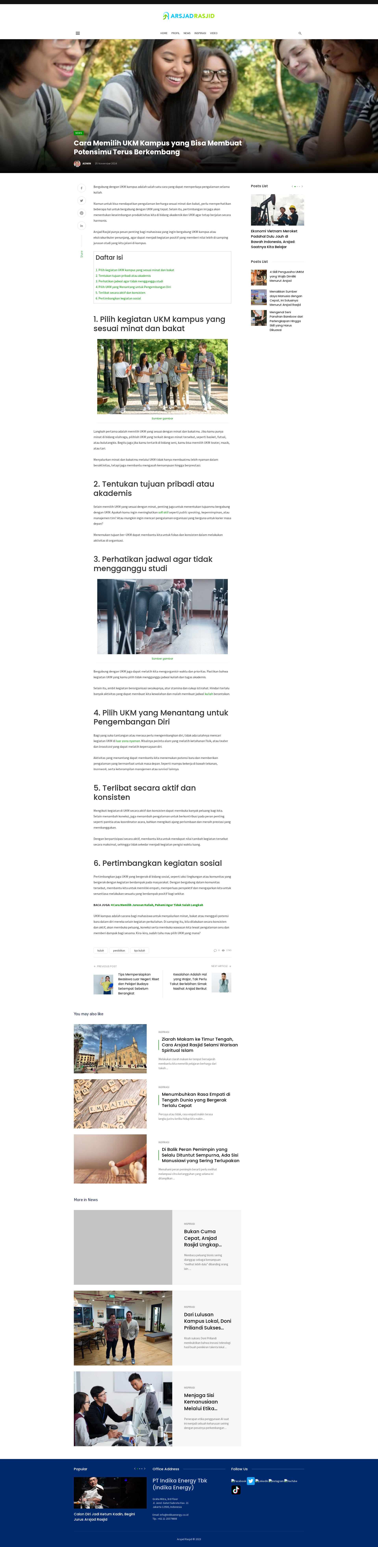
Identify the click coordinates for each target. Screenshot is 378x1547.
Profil (175, 33)
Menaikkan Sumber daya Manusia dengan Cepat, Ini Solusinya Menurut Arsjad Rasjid (286, 298)
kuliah (209, 694)
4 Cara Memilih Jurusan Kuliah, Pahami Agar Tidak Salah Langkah (157, 905)
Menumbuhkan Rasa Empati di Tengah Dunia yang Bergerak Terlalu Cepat (196, 1100)
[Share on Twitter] (81, 201)
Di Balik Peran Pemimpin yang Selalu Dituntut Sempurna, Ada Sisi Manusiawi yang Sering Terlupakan (201, 1155)
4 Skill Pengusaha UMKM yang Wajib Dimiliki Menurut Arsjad (287, 276)
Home (164, 33)
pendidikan (119, 950)
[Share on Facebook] (81, 188)
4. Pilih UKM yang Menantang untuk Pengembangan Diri (133, 287)
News (187, 33)
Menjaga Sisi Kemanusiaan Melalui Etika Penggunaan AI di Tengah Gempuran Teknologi (207, 1402)
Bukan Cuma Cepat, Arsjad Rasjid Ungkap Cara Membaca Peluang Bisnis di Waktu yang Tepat (206, 1238)
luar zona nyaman (128, 741)
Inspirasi (200, 33)
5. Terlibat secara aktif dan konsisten (120, 293)
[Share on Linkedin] (81, 226)
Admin (86, 163)
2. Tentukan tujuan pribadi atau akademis (123, 276)
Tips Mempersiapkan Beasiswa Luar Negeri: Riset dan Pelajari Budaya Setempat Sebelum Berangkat (138, 984)
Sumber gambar (162, 418)
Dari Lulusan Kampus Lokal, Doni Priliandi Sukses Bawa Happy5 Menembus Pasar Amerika (207, 1321)
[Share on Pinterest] (81, 213)
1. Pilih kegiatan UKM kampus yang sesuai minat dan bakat (135, 270)
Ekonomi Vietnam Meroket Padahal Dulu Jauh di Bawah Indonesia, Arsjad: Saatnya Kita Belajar (274, 239)
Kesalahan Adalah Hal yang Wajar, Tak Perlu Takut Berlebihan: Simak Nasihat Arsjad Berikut (188, 981)
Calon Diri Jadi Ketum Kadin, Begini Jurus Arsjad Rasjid (104, 1517)
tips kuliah (139, 950)
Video (214, 33)
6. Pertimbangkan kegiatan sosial (118, 298)
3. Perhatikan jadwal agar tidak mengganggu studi (129, 281)
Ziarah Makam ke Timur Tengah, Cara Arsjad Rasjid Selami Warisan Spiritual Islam (200, 1045)
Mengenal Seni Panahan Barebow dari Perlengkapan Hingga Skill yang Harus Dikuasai (286, 321)
